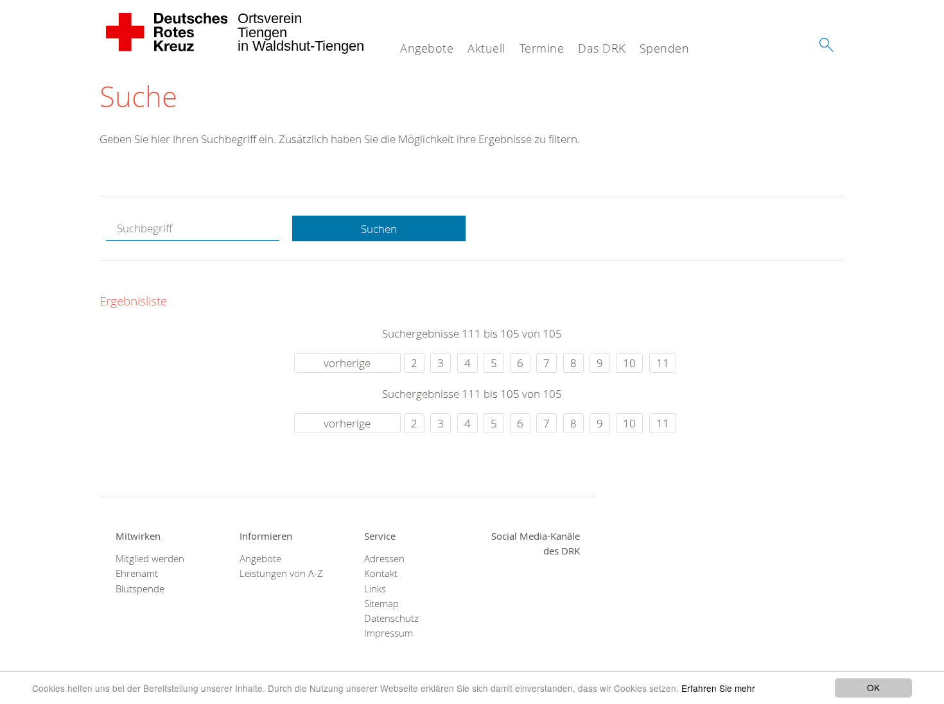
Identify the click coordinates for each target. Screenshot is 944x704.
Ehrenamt (137, 573)
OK (873, 687)
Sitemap (381, 603)
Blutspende (140, 589)
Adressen (384, 559)
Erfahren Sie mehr (718, 688)
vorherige (347, 363)
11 (662, 363)
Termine (542, 48)
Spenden (665, 48)
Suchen (379, 228)
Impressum (388, 633)
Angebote (426, 48)
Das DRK (601, 48)
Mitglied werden (150, 559)
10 (629, 363)
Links (375, 589)
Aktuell (486, 48)
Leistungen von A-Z (281, 573)
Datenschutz (391, 618)
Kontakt (381, 573)
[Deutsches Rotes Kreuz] (167, 32)
